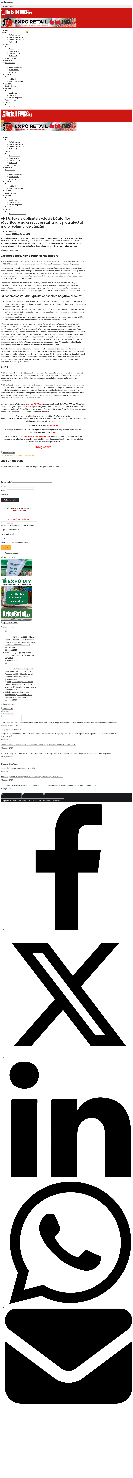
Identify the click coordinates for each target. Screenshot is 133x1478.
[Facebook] (68, 930)
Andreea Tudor (13, 231)
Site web (4, 495)
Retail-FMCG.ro (20, 800)
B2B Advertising (11, 17)
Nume (4, 486)
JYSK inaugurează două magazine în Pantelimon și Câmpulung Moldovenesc (32, 777)
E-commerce (10, 58)
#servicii (46, 418)
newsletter (53, 425)
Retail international (17, 37)
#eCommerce (22, 418)
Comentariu (6, 482)
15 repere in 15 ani (16, 67)
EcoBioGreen (10, 86)
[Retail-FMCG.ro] (16, 15)
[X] (68, 1057)
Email (3, 490)
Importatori (14, 51)
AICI (54, 432)
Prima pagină (10, 6)
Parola (3, 538)
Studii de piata (15, 98)
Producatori (14, 49)
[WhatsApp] (68, 1307)
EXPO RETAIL (14, 70)
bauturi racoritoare (20, 455)
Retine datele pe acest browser (16, 542)
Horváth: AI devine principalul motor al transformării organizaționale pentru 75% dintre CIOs (38, 745)
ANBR (3, 373)
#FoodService (35, 418)
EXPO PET (13, 72)
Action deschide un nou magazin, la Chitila (18, 768)
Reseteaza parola (12, 553)
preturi (31, 455)
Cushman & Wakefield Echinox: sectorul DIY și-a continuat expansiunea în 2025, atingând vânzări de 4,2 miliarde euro (48, 785)
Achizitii (12, 79)
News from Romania (17, 107)
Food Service (10, 100)
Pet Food (13, 42)
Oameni (8, 84)
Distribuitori (14, 54)
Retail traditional (16, 40)
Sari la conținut (7, 2)
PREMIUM (8, 61)
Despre (7, 9)
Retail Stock (14, 95)
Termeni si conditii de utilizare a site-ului (44, 800)
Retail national (15, 35)
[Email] (68, 1403)
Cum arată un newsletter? (19, 519)
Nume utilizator (7, 534)
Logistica (13, 93)
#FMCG (11, 418)
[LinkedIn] (68, 1180)
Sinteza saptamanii (17, 81)
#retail (57, 416)
